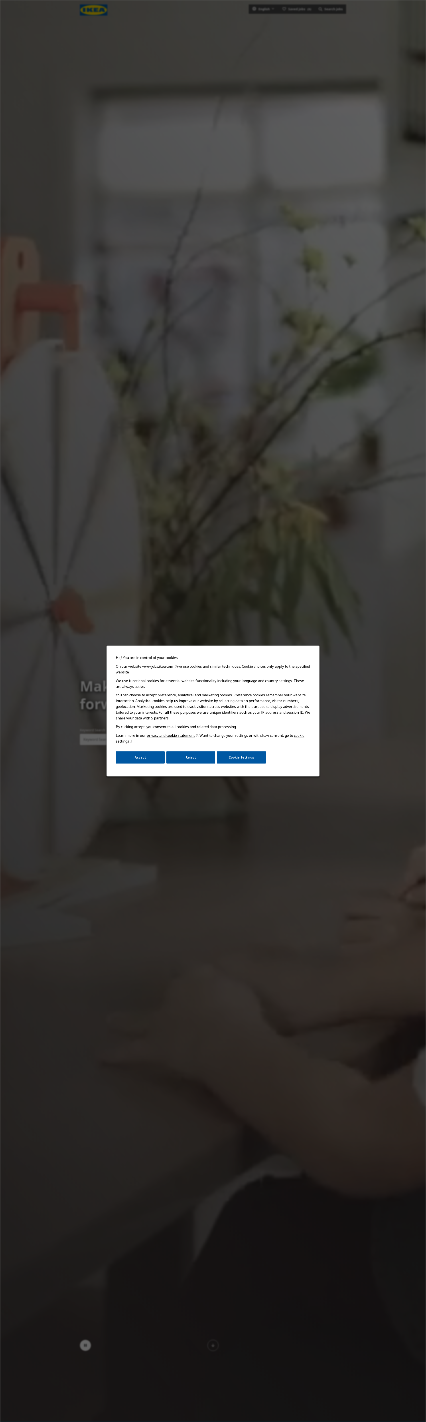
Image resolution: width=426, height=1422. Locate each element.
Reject (191, 757)
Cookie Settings (241, 757)
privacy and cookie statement (171, 735)
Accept (140, 757)
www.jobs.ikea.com (158, 666)
